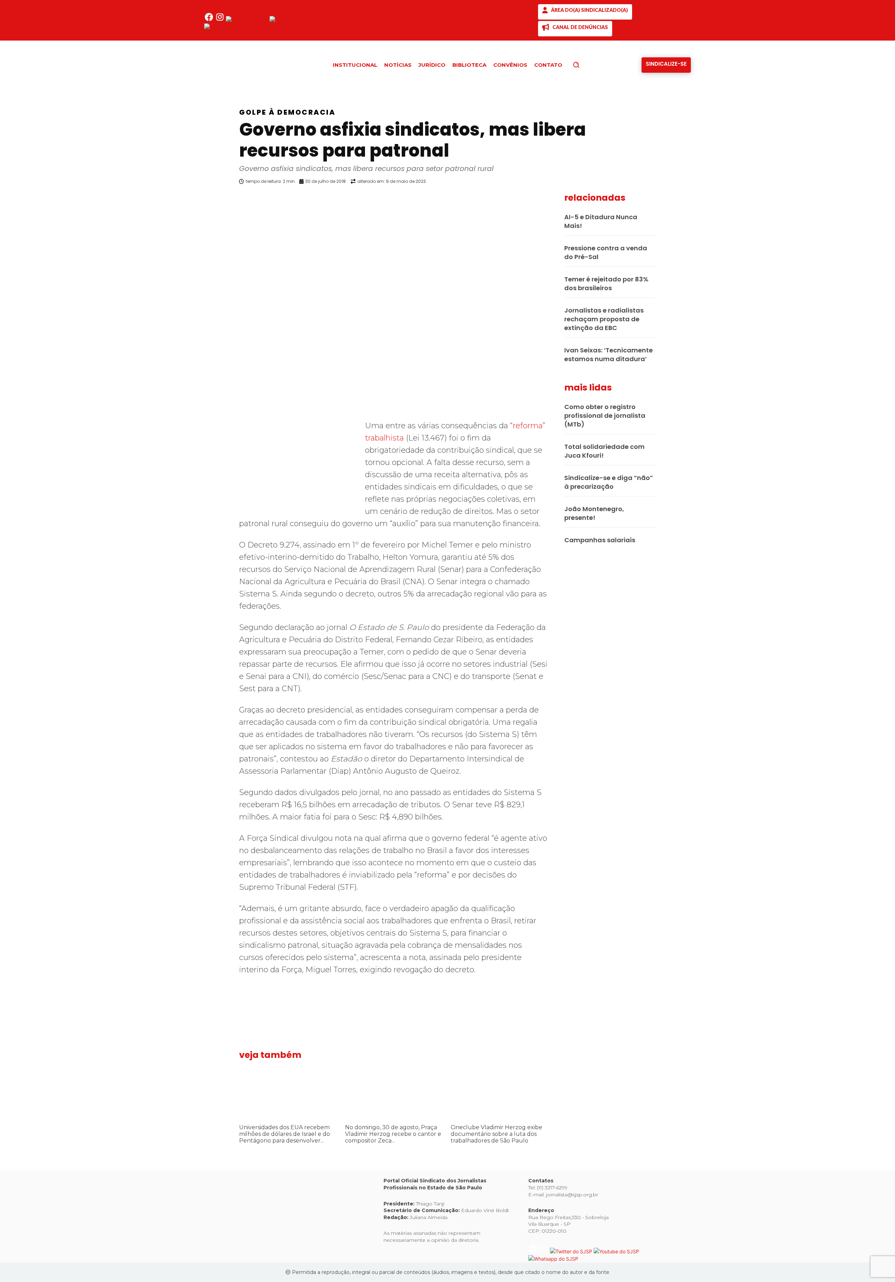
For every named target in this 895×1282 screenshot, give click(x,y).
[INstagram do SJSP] (220, 20)
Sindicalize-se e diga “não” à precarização (608, 482)
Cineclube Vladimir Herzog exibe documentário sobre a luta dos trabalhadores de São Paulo (496, 1134)
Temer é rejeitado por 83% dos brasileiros (606, 283)
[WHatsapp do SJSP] (229, 27)
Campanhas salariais (599, 540)
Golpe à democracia (287, 112)
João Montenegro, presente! (594, 513)
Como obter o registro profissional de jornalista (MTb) (604, 415)
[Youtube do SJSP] (292, 20)
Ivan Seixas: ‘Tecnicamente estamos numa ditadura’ (608, 354)
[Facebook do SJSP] (209, 20)
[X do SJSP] (248, 20)
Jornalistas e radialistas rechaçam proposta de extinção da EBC (604, 319)
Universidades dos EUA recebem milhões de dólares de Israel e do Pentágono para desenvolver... (284, 1134)
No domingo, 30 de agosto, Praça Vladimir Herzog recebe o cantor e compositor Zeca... (393, 1134)
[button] (588, 64)
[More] (554, 199)
